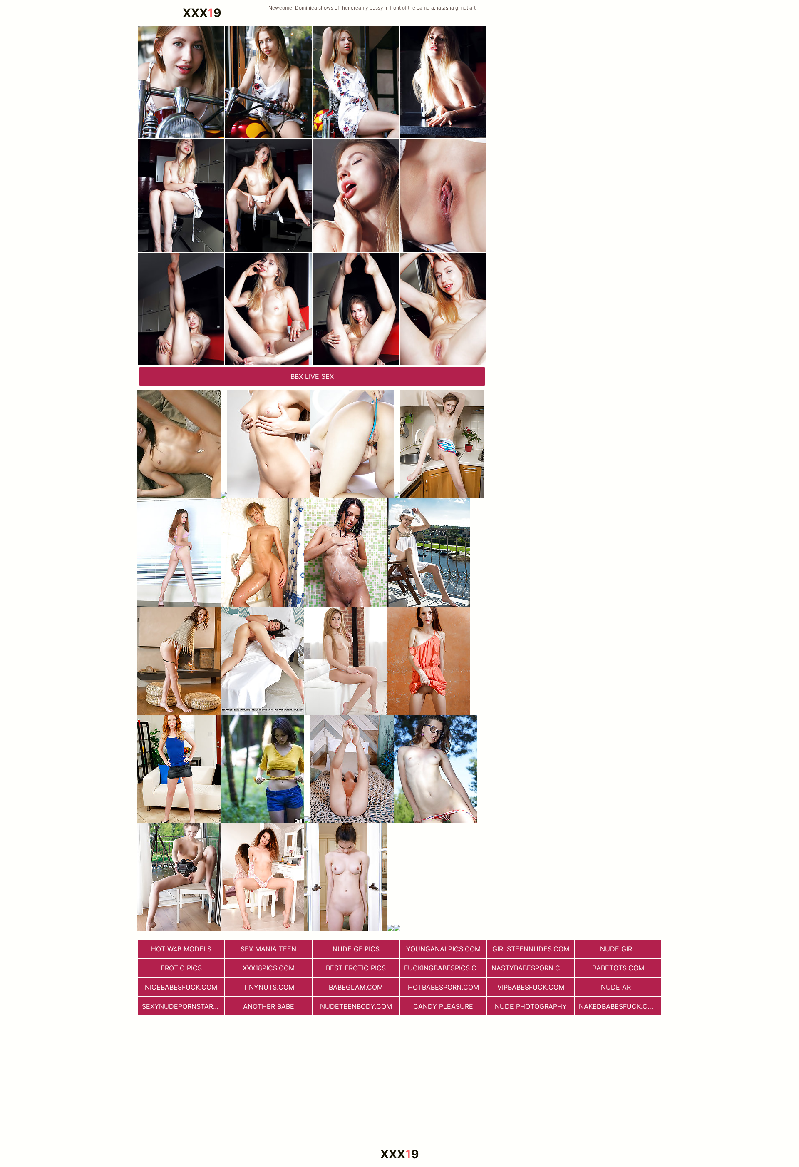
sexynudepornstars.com (183, 1006)
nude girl (618, 949)
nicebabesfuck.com (181, 987)
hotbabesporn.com (443, 987)
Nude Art (618, 987)
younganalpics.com (443, 949)
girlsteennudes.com (530, 949)
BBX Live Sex (312, 376)
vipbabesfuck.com (530, 987)
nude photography (531, 1006)
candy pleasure (443, 1006)
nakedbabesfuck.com (618, 1006)
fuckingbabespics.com (445, 968)
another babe (268, 1006)
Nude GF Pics (356, 949)
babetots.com (618, 968)
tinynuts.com (268, 987)
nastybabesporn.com (531, 968)
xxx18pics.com (269, 968)
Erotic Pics (181, 968)
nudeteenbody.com (356, 1006)
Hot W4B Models (181, 949)
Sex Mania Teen (268, 949)
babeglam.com (356, 987)
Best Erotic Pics (356, 968)
